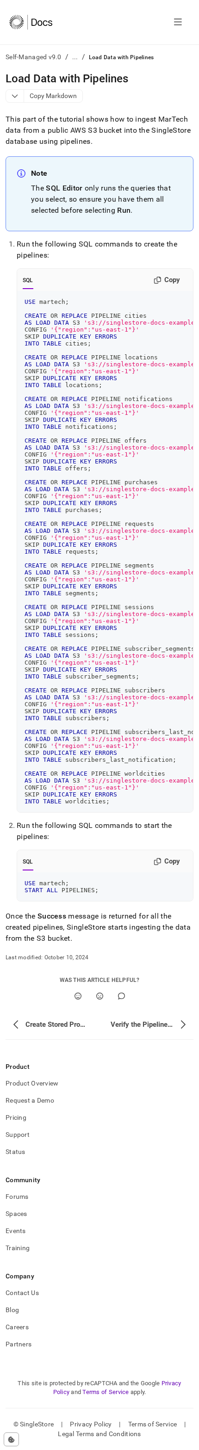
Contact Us (22, 1292)
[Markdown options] (15, 96)
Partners (18, 1344)
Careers (17, 1327)
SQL (28, 280)
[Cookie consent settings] (11, 1439)
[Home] (30, 22)
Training (18, 1248)
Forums (17, 1196)
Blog (12, 1310)
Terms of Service (105, 1391)
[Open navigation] (178, 22)
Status (15, 1151)
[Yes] (78, 996)
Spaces (16, 1213)
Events (16, 1230)
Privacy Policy (91, 1424)
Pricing (16, 1117)
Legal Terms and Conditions (99, 1434)
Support (18, 1134)
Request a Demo (30, 1100)
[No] (100, 996)
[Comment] (121, 996)
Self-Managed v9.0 (34, 57)
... (75, 57)
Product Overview (32, 1083)
